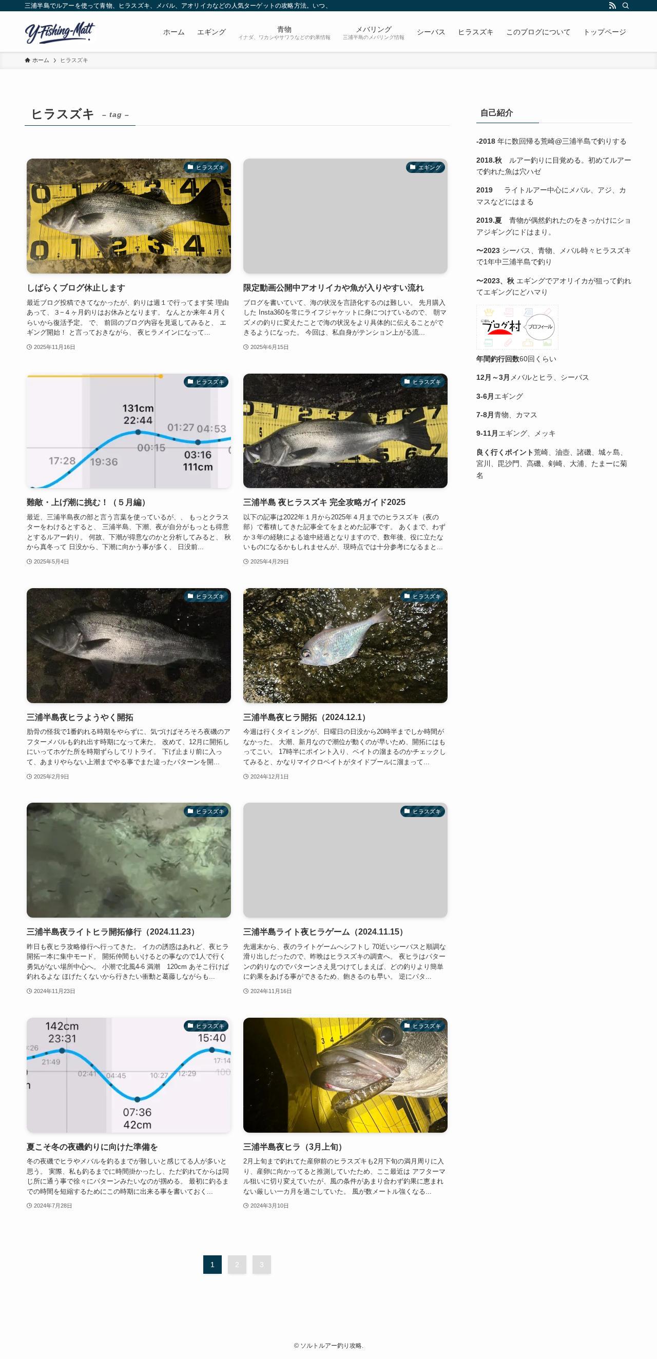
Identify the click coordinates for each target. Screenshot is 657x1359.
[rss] (612, 5)
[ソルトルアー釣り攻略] (60, 32)
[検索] (625, 5)
